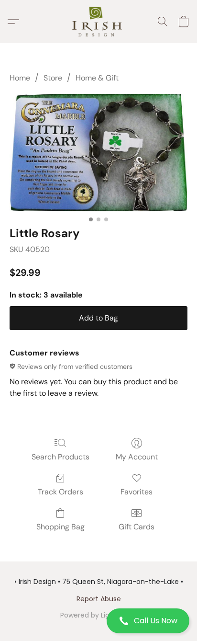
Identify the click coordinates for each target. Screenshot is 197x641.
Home (20, 78)
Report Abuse (99, 599)
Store (53, 78)
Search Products (60, 457)
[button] (98, 620)
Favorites (136, 492)
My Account (137, 457)
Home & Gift (97, 78)
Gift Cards (136, 527)
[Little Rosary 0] (98, 152)
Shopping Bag (60, 527)
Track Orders (60, 492)
